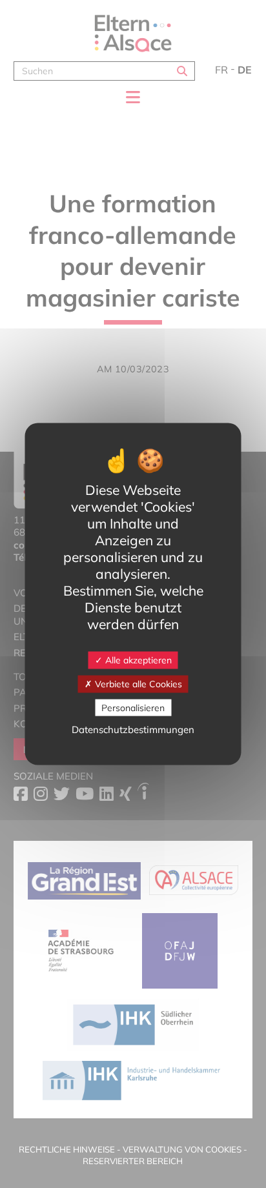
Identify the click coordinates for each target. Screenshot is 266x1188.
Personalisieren (133, 707)
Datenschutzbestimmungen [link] (133, 729)
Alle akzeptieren (137, 660)
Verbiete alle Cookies (137, 683)
